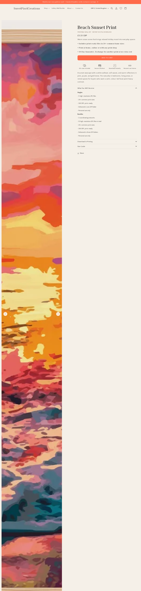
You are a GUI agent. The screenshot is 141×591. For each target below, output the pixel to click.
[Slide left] (5, 314)
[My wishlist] (121, 8)
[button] (46, 8)
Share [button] (82, 153)
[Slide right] (58, 314)
